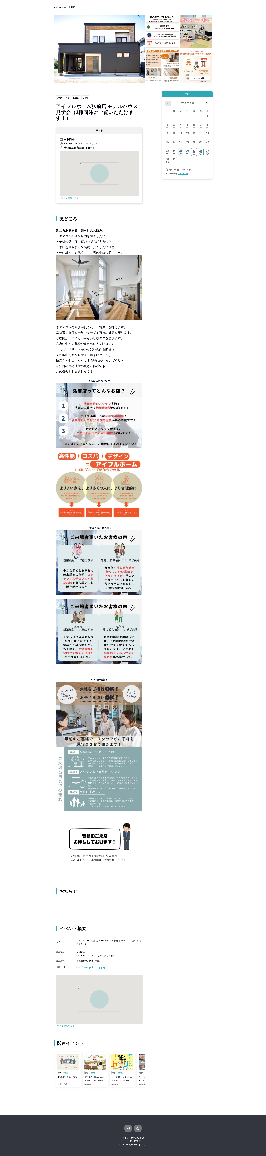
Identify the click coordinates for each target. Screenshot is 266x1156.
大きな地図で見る (69, 197)
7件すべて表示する (200, 78)
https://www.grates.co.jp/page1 (91, 967)
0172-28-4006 (183, 173)
